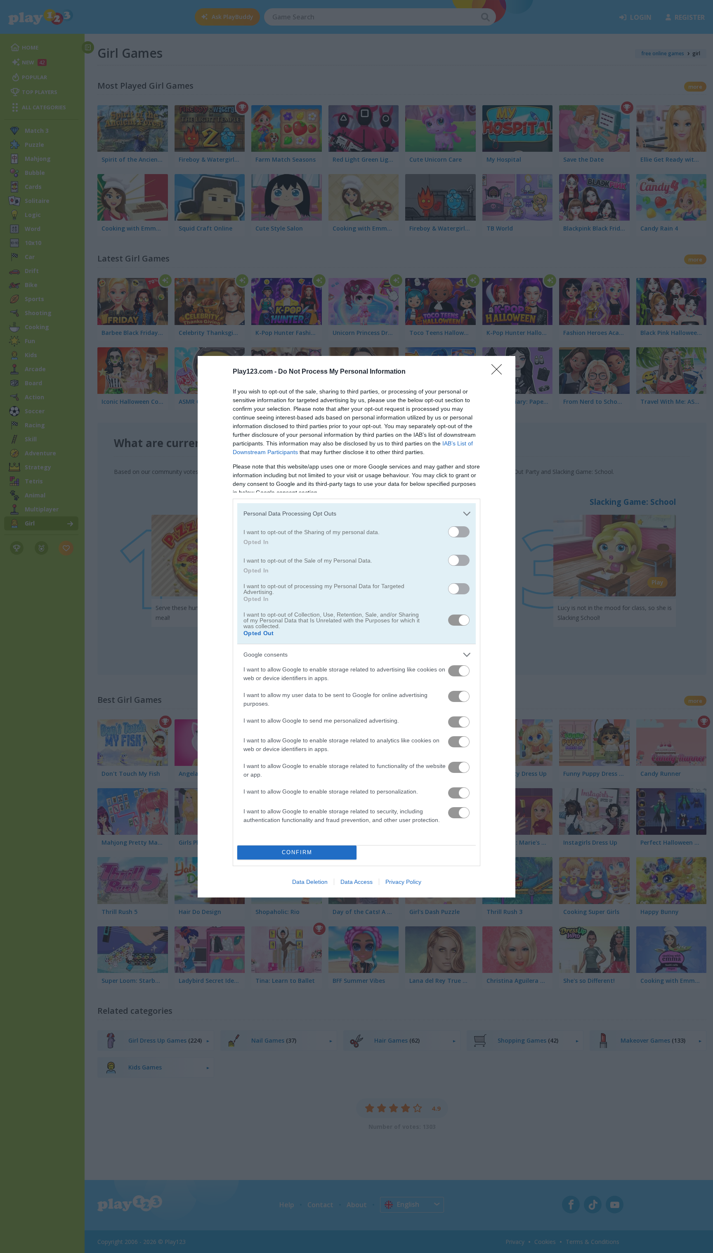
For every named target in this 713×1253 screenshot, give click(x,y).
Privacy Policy (403, 882)
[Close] (499, 372)
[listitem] (356, 513)
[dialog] (356, 626)
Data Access (356, 882)
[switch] (459, 531)
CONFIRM (297, 852)
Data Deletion (310, 882)
